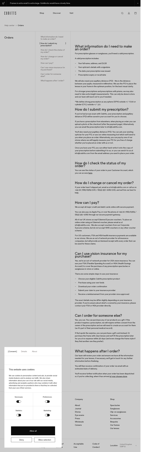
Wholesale (79, 422)
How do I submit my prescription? (49, 44)
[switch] (47, 401)
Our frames (115, 425)
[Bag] (135, 13)
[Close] (137, 3)
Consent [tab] (12, 351)
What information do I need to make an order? (52, 38)
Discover (57, 13)
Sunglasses (115, 408)
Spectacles (115, 405)
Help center (9, 25)
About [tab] (34, 351)
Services (114, 415)
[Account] (129, 13)
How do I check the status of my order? (53, 51)
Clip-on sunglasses (118, 412)
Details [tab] (24, 351)
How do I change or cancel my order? (52, 58)
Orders (21, 25)
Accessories (115, 418)
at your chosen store (118, 376)
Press (77, 418)
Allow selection (44, 440)
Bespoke (114, 422)
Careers (78, 425)
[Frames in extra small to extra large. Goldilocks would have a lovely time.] (70, 3)
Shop (42, 13)
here (90, 173)
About (77, 405)
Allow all (33, 431)
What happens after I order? (52, 81)
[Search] (122, 13)
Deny (21, 440)
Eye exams (79, 415)
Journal (78, 408)
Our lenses (114, 428)
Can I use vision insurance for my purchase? (53, 68)
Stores (78, 412)
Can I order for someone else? (51, 75)
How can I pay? (47, 63)
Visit (71, 13)
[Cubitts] (11, 13)
